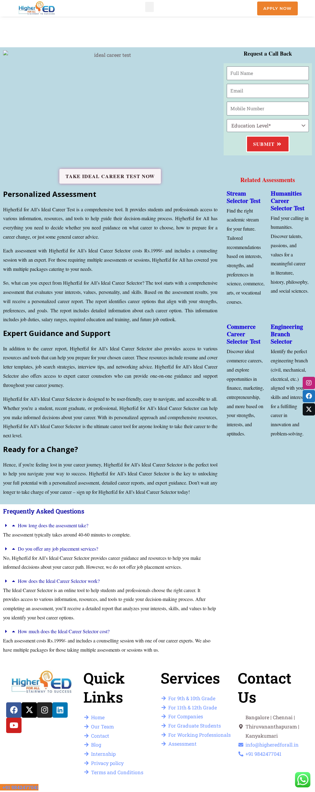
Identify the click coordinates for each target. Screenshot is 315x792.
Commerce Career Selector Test (244, 334)
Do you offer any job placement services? (58, 548)
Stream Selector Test (244, 197)
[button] (149, 7)
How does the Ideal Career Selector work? (59, 581)
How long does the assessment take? (53, 525)
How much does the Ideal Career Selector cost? (64, 631)
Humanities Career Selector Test (288, 201)
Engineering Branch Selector (287, 334)
